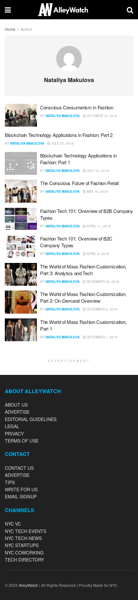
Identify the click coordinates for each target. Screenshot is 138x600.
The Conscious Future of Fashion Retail (79, 183)
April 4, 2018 (97, 253)
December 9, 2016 (101, 309)
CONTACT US (19, 468)
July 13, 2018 (97, 170)
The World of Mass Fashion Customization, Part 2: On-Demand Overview (83, 297)
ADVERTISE (17, 412)
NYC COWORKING (24, 552)
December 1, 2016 (101, 337)
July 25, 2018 (61, 143)
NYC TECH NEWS (23, 538)
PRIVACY (14, 433)
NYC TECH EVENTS (25, 531)
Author (26, 29)
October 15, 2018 (101, 116)
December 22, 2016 (102, 281)
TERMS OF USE (22, 440)
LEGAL (12, 426)
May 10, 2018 (97, 191)
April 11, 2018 (98, 226)
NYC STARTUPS (22, 545)
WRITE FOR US (21, 489)
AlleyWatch (28, 585)
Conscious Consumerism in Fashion (76, 107)
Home (10, 29)
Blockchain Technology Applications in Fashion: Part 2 (59, 134)
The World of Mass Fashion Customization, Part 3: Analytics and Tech (83, 269)
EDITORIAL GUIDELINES (30, 419)
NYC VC (13, 523)
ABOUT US (16, 404)
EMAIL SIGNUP (21, 496)
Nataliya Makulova (63, 116)
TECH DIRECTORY (24, 559)
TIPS (10, 482)
